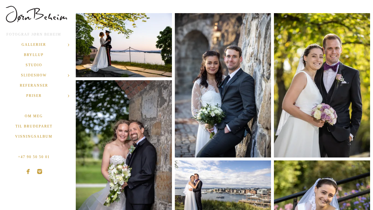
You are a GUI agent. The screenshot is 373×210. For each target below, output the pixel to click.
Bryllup (34, 55)
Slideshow (34, 75)
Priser (34, 96)
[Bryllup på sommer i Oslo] (322, 85)
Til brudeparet (33, 126)
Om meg (34, 116)
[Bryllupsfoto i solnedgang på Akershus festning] (124, 45)
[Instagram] (40, 171)
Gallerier (34, 45)
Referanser (34, 85)
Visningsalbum (33, 136)
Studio (34, 65)
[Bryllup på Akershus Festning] (223, 85)
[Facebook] (28, 171)
